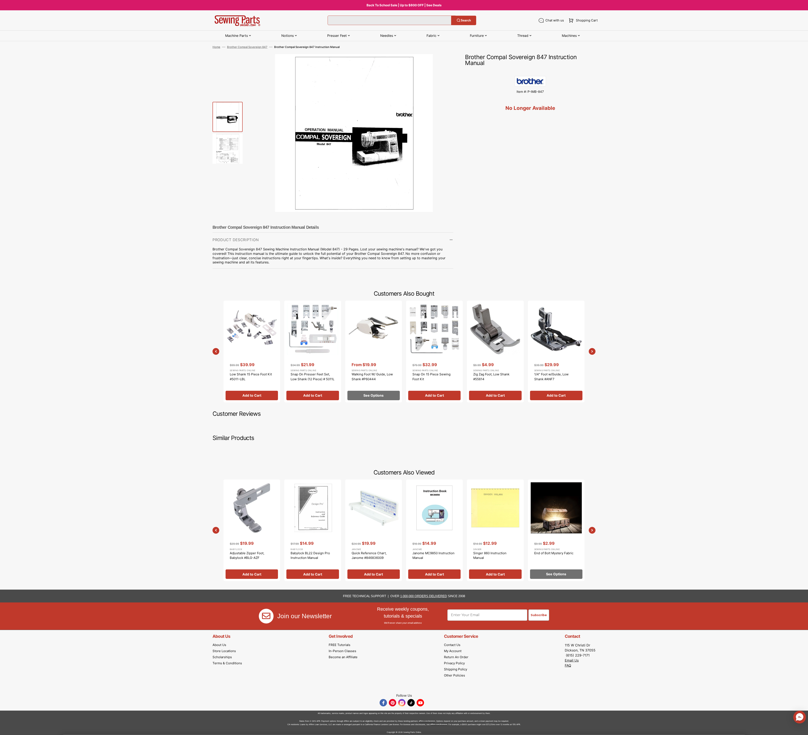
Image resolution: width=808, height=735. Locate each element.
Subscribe (539, 615)
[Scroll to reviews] (530, 72)
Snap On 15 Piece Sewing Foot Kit (431, 376)
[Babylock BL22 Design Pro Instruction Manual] (312, 530)
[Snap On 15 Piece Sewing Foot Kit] (434, 351)
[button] (582, 20)
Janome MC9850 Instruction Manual (433, 555)
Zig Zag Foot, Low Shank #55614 (491, 376)
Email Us (572, 660)
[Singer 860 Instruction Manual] (495, 530)
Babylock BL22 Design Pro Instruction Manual (310, 555)
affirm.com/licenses (438, 724)
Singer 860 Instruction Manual (489, 555)
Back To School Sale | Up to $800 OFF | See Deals (404, 5)
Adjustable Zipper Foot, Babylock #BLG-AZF (247, 555)
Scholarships (222, 657)
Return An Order (456, 657)
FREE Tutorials (339, 645)
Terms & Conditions (227, 663)
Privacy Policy (454, 663)
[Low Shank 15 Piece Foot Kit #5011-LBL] (251, 351)
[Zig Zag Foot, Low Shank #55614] (495, 351)
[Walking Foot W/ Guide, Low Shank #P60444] (373, 351)
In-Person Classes (342, 651)
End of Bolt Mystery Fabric (553, 553)
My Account (452, 651)
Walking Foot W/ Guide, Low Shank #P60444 (372, 376)
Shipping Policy (455, 669)
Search (466, 20)
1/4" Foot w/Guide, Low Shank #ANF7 (551, 376)
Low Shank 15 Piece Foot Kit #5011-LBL (251, 376)
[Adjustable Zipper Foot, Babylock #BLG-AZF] (251, 530)
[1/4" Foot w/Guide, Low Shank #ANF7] (556, 351)
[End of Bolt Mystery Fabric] (556, 530)
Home (216, 47)
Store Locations (224, 651)
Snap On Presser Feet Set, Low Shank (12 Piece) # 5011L (312, 376)
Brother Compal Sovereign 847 (247, 47)
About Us (219, 645)
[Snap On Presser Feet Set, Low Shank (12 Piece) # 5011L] (312, 351)
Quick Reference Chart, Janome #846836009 (369, 555)
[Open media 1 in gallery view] (444, 63)
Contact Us (452, 645)
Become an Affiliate (343, 657)
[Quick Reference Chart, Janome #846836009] (373, 530)
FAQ (568, 665)
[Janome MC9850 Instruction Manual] (434, 530)
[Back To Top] (801, 728)
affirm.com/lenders (427, 721)
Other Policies (454, 675)
